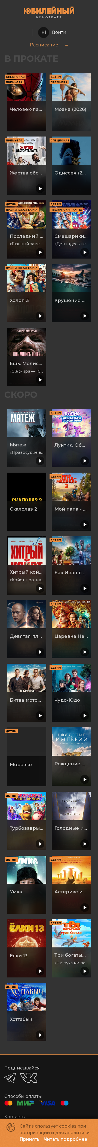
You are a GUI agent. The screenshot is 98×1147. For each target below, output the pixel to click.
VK (28, 1078)
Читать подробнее (65, 1139)
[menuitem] (44, 45)
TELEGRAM (10, 1078)
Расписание (44, 45)
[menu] (49, 45)
